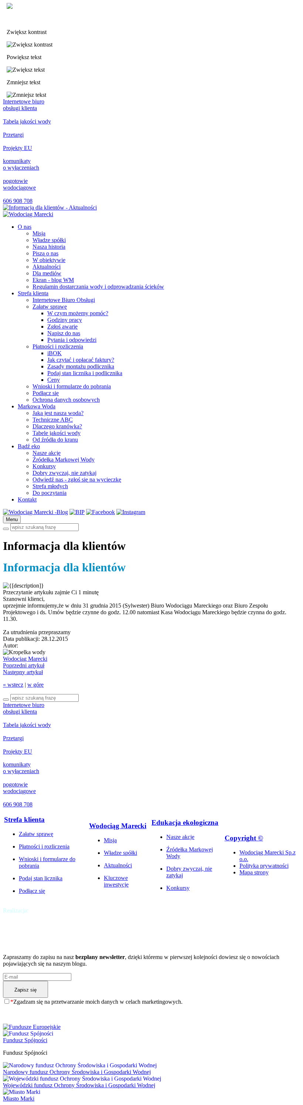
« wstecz (13, 684)
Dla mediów (47, 273)
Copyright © (244, 838)
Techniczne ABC (53, 419)
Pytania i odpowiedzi (71, 340)
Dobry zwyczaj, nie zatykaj (64, 473)
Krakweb (41, 910)
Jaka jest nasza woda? (58, 413)
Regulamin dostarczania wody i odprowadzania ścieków (98, 286)
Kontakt (27, 499)
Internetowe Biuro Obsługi (64, 300)
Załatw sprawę (50, 306)
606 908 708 (18, 201)
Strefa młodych (50, 486)
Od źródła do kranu (55, 439)
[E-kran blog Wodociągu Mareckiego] (35, 512)
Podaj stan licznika (40, 878)
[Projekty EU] (151, 1027)
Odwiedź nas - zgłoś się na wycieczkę (77, 479)
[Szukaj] (6, 529)
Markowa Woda (36, 406)
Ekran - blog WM (53, 280)
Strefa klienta (33, 293)
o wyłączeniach (21, 164)
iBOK (54, 353)
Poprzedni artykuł (23, 665)
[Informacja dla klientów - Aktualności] (28, 214)
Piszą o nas (45, 253)
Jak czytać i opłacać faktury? (80, 360)
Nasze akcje (47, 453)
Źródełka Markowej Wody (64, 459)
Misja (39, 233)
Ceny (53, 380)
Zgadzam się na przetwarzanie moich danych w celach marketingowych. (96, 1002)
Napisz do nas (63, 333)
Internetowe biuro (23, 104)
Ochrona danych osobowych (66, 400)
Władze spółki (49, 240)
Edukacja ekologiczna (185, 822)
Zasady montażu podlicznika (80, 366)
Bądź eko (29, 446)
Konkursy (44, 466)
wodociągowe (19, 184)
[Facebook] (100, 512)
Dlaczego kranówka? (57, 426)
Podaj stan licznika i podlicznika (84, 373)
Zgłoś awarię (62, 326)
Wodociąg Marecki (25, 659)
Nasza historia (49, 247)
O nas (24, 227)
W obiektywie (49, 260)
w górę (35, 684)
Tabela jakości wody (27, 121)
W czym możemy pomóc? (77, 313)
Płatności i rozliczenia (58, 346)
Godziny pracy (64, 320)
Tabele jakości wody (57, 433)
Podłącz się (46, 393)
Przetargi (13, 135)
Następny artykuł (23, 672)
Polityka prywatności (264, 866)
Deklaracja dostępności (34, 19)
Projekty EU (17, 148)
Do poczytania (50, 493)
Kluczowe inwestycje (116, 881)
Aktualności (47, 267)
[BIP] (77, 512)
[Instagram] (130, 512)
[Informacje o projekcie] (50, 207)
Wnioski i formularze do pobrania (72, 386)
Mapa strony (254, 872)
